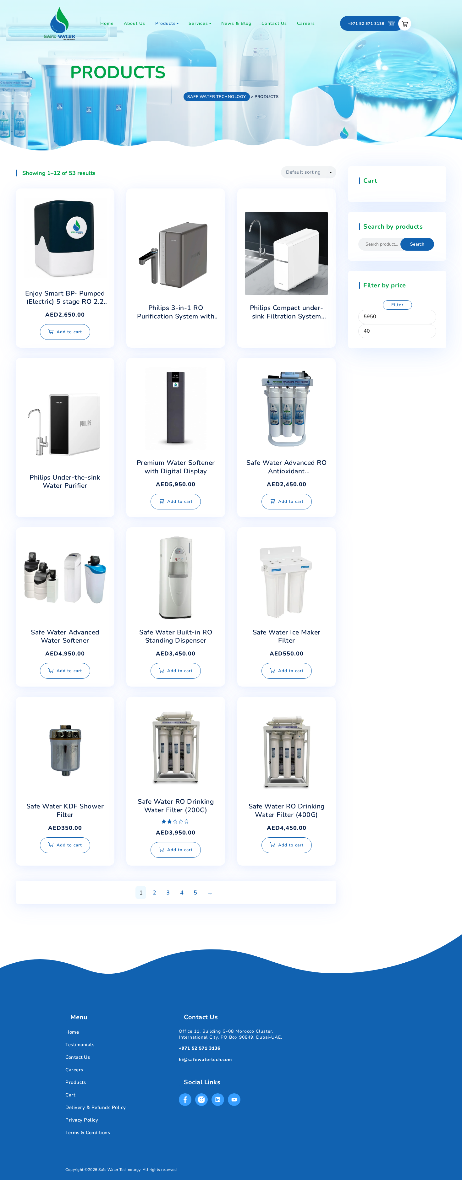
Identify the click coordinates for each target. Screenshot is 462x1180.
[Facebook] (185, 1099)
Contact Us (77, 1057)
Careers (74, 1070)
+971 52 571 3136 (199, 1048)
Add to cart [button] (69, 332)
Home (72, 1032)
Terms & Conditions (87, 1132)
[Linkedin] (218, 1099)
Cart (70, 1095)
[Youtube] (234, 1099)
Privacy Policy (81, 1120)
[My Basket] (404, 23)
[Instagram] (201, 1099)
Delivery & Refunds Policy (95, 1107)
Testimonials (79, 1044)
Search (417, 244)
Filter (397, 305)
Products (75, 1082)
